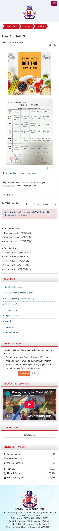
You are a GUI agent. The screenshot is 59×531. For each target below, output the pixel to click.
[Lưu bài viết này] (55, 45)
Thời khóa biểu (11, 304)
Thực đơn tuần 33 (11, 253)
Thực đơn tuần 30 (11, 265)
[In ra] (50, 45)
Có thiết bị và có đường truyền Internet (23, 368)
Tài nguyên (9, 327)
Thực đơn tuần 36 (11, 237)
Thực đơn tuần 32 (11, 257)
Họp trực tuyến (11, 310)
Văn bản (8, 321)
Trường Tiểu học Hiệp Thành (23, 173)
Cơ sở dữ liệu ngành (13, 287)
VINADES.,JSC (43, 527)
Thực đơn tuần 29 (11, 269)
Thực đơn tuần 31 (11, 261)
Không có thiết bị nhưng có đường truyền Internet (28, 361)
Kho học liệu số (11, 333)
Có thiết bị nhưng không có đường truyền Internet (28, 357)
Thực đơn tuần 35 (11, 233)
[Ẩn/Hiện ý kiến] (26, 204)
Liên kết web (29, 435)
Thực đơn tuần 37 (11, 241)
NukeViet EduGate (22, 527)
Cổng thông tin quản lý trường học (19, 293)
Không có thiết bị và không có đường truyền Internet (29, 364)
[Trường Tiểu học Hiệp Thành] (29, 11)
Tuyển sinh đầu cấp (13, 315)
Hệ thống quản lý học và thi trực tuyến (20, 298)
